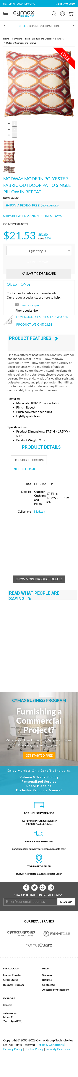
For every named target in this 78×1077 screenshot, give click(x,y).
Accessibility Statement (55, 989)
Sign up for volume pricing (19, 3)
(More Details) (49, 205)
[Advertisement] (44, 547)
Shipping (47, 975)
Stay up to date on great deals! (38, 895)
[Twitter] (34, 887)
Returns (47, 979)
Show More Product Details (39, 579)
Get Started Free (39, 755)
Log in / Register (12, 975)
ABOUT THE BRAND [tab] (24, 468)
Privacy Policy (13, 1049)
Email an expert (30, 305)
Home (6, 38)
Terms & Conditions (50, 1044)
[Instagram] (51, 887)
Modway (39, 511)
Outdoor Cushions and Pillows (21, 42)
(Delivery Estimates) (15, 224)
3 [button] (14, 135)
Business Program (13, 984)
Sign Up (66, 902)
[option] (39, 84)
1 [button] (14, 123)
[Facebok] (26, 887)
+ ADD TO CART (38, 262)
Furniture (17, 38)
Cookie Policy (34, 1049)
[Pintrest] (42, 887)
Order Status (10, 979)
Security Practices (58, 1049)
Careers (7, 1005)
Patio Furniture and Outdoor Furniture (44, 38)
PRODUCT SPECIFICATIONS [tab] (29, 460)
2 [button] (14, 129)
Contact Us (48, 984)
